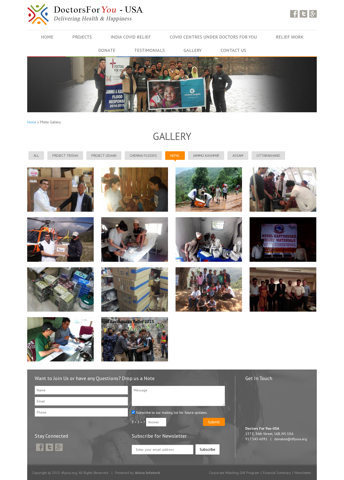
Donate (106, 50)
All (36, 155)
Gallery (193, 50)
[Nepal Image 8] (209, 219)
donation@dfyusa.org (290, 439)
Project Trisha (65, 155)
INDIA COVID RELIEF (131, 37)
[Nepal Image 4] (209, 269)
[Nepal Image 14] (60, 169)
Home (47, 37)
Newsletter (303, 472)
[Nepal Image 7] (283, 219)
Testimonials (149, 50)
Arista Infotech (147, 472)
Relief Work (289, 37)
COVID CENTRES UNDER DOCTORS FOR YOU (213, 37)
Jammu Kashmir (206, 155)
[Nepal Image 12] (209, 169)
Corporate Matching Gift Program (234, 472)
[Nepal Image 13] (134, 169)
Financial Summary (277, 472)
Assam (237, 155)
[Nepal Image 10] (60, 219)
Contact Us (233, 50)
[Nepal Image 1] (134, 319)
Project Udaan (103, 155)
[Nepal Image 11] (283, 169)
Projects (82, 37)
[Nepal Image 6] (60, 269)
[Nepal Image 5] (134, 269)
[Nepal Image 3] (283, 269)
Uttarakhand (268, 155)
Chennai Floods (143, 155)
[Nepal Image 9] (134, 219)
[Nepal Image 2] (60, 319)
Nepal (175, 155)
